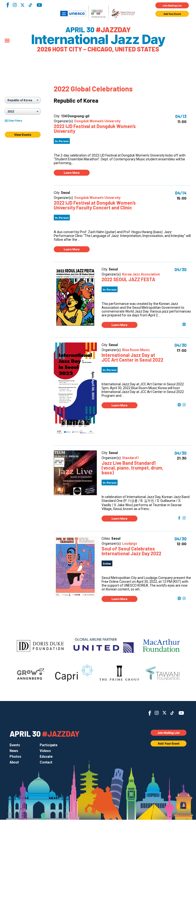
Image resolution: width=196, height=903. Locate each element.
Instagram (15, 5)
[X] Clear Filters (13, 120)
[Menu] (7, 41)
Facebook (8, 4)
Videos (45, 751)
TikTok (30, 5)
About (14, 762)
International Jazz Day (98, 39)
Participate (48, 745)
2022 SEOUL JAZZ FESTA (128, 279)
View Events (22, 134)
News (14, 751)
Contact (46, 762)
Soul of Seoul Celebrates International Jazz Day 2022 (131, 551)
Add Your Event (172, 13)
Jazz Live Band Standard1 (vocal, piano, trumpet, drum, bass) (132, 467)
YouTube (39, 5)
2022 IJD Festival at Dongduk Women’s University (95, 128)
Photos (15, 756)
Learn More (72, 172)
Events (15, 745)
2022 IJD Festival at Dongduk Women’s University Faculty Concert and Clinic (95, 205)
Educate (46, 756)
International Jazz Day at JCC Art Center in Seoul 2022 (132, 357)
